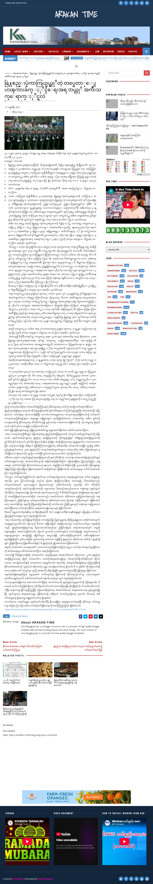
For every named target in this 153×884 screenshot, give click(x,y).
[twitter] (121, 3)
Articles (54, 51)
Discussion (132, 276)
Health (130, 286)
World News (113, 334)
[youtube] (142, 3)
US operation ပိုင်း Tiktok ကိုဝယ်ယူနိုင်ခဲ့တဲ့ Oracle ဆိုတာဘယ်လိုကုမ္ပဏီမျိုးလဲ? (134, 150)
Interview (108, 51)
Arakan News (113, 271)
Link (122, 297)
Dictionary (112, 276)
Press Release (113, 318)
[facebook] (126, 3)
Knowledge (131, 292)
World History (130, 328)
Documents (83, 51)
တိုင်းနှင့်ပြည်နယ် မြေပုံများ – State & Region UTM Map (126, 127)
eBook (130, 281)
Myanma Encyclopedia (117, 302)
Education (112, 286)
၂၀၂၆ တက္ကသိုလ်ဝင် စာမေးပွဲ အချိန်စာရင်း (11, 681)
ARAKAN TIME (76, 14)
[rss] (136, 3)
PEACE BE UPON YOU (16, 2)
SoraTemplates (18, 878)
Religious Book (114, 323)
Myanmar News (20, 73)
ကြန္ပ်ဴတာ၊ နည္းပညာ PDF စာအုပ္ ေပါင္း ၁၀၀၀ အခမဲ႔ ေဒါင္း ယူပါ (134, 115)
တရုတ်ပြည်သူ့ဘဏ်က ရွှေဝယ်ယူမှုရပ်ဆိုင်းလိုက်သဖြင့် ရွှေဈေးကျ (40, 682)
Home (8, 51)
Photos (132, 51)
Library (66, 51)
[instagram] (131, 3)
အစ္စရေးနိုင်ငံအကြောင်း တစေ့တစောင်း (130, 136)
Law (97, 51)
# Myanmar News (19, 616)
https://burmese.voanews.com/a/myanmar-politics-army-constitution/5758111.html (45, 609)
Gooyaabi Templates (45, 878)
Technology (137, 323)
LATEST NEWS (21, 51)
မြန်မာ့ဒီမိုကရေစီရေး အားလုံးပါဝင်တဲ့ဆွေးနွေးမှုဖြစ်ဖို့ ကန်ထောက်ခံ (65, 682)
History (38, 51)
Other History (114, 313)
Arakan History (115, 265)
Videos (121, 51)
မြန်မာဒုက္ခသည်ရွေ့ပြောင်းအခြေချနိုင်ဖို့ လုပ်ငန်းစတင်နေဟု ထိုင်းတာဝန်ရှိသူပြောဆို (15, 711)
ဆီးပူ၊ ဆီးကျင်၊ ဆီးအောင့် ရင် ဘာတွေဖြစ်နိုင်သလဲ (133, 102)
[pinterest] (147, 3)
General (9, 58)
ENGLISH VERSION (26, 58)
